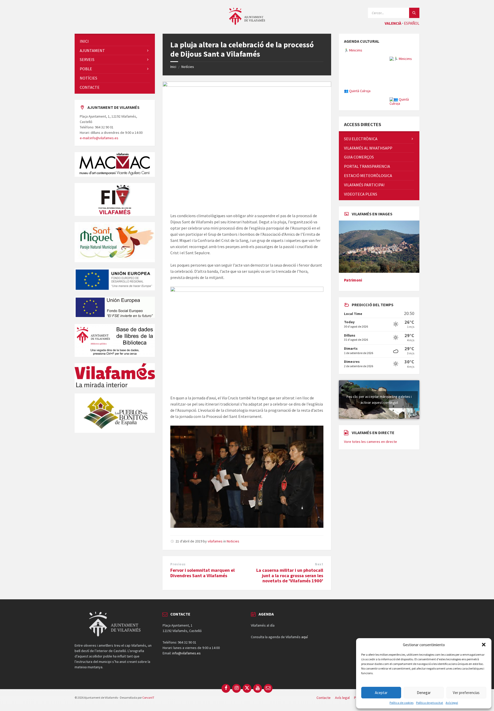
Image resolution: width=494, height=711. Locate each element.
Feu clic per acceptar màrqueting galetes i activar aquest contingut (379, 423)
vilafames (215, 541)
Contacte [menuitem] (323, 697)
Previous (178, 564)
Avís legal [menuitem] (342, 697)
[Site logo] (247, 23)
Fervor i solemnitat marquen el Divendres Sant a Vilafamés (202, 572)
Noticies (233, 541)
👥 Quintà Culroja (357, 91)
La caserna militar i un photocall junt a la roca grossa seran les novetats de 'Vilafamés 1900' (289, 575)
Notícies (187, 66)
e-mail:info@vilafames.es (99, 138)
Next (319, 564)
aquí (304, 637)
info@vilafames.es (186, 653)
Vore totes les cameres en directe (370, 465)
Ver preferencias (466, 692)
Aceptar (381, 692)
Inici (173, 66)
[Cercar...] (414, 13)
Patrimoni (353, 303)
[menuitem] (115, 41)
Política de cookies (401, 703)
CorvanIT (148, 697)
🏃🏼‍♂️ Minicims (353, 50)
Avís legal (452, 703)
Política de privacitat (429, 703)
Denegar (424, 692)
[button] (483, 644)
